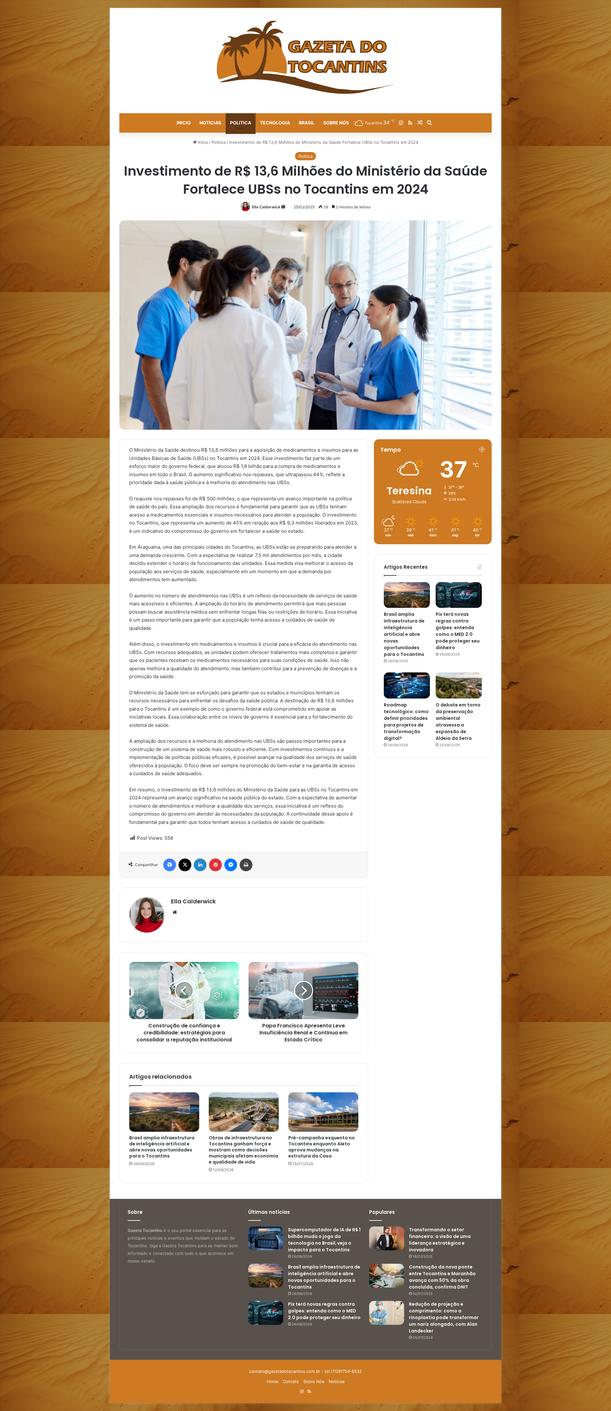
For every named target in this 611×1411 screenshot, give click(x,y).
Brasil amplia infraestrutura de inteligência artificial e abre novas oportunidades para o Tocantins (161, 1147)
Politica (240, 122)
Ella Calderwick (266, 207)
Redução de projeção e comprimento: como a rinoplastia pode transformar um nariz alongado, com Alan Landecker (444, 1317)
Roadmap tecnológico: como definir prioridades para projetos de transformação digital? (406, 721)
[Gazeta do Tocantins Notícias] (306, 57)
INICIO (184, 122)
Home (272, 1381)
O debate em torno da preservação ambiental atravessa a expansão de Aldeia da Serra (458, 721)
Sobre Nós (336, 122)
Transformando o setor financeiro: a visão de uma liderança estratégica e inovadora (440, 1240)
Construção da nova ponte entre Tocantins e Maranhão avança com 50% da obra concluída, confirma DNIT (442, 1277)
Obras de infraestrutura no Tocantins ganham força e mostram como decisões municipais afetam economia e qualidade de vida (243, 1150)
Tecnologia (275, 122)
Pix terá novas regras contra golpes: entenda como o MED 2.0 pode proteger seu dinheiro (458, 631)
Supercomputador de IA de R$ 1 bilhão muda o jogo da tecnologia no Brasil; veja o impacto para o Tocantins (324, 1240)
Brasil (306, 122)
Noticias (210, 122)
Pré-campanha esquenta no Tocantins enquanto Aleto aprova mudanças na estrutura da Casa (321, 1147)
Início (202, 142)
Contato (291, 1381)
